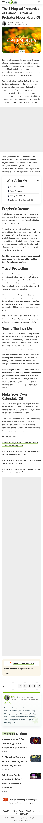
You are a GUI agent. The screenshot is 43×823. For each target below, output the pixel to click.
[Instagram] (8, 703)
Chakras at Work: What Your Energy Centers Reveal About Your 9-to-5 (15, 743)
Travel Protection (16, 191)
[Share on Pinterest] (29, 686)
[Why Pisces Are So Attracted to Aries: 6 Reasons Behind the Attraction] (35, 776)
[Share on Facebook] (20, 686)
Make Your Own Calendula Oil (21, 200)
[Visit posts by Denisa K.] (4, 23)
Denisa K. (13, 22)
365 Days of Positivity (17, 800)
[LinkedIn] (13, 703)
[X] (5, 703)
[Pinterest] (10, 703)
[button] (4, 2)
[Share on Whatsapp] (34, 686)
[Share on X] (25, 686)
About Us (6, 811)
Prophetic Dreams (17, 186)
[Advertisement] (21, 129)
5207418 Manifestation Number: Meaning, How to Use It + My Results (15, 761)
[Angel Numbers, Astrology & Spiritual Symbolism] (12, 2)
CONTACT (24, 814)
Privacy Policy (18, 811)
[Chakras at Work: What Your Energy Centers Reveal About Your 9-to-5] (35, 740)
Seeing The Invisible (17, 195)
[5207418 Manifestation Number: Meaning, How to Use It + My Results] (35, 758)
